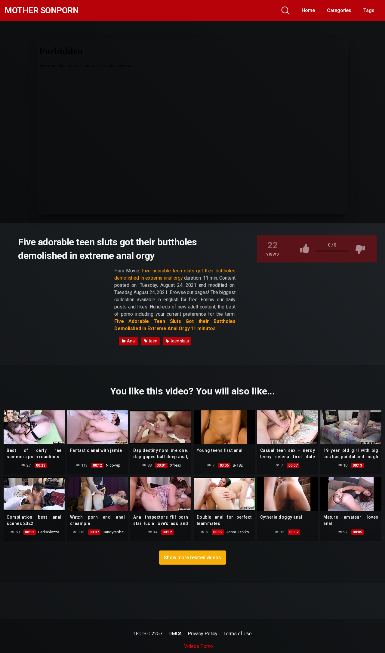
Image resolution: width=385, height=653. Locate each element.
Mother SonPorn (42, 10)
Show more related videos (192, 557)
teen (152, 341)
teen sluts (179, 341)
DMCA (175, 633)
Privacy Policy (202, 633)
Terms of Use (237, 633)
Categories (339, 10)
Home (308, 10)
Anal (131, 341)
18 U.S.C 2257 (147, 633)
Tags (368, 10)
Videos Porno (198, 646)
